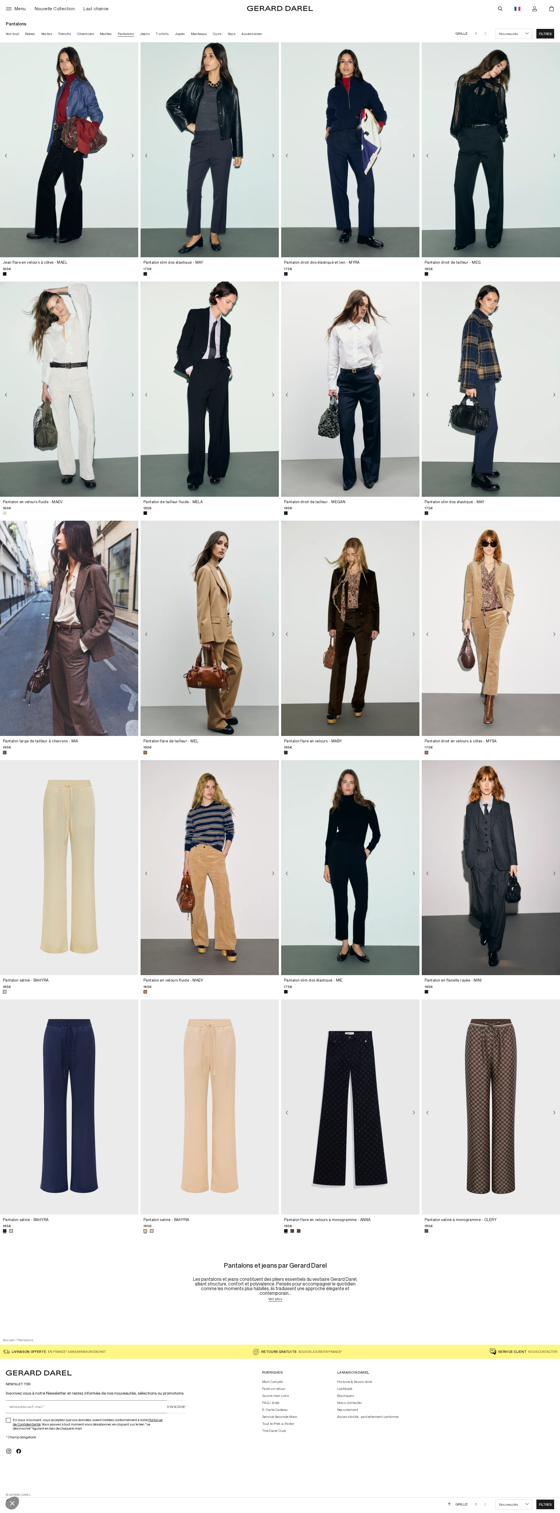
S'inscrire (176, 1406)
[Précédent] (6, 156)
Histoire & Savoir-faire (354, 1381)
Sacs (232, 34)
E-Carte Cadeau (275, 1409)
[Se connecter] (534, 9)
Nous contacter (349, 1402)
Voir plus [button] (275, 1299)
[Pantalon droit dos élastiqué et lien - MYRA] (350, 150)
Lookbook (345, 1388)
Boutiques (345, 1395)
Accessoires (252, 34)
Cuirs (217, 34)
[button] (545, 34)
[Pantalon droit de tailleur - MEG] (491, 150)
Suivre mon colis (275, 1395)
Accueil (9, 1340)
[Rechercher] (500, 9)
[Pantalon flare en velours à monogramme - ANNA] (350, 1107)
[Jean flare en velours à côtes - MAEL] (69, 150)
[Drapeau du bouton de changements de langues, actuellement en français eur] (517, 8)
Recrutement (347, 1409)
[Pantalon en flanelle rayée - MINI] (491, 867)
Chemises (85, 34)
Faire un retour (274, 1388)
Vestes (46, 34)
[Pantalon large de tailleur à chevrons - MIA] (69, 628)
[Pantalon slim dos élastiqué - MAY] (210, 150)
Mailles (106, 34)
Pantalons (126, 34)
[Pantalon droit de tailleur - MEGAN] (350, 389)
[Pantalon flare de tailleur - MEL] (210, 628)
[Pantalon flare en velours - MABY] (350, 628)
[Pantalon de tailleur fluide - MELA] (210, 389)
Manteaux (199, 34)
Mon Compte (272, 1381)
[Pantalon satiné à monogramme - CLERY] (491, 1107)
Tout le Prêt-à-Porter (278, 1423)
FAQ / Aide (270, 1402)
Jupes (180, 34)
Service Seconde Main (280, 1416)
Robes (30, 34)
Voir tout (12, 34)
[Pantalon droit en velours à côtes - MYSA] (491, 628)
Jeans (145, 34)
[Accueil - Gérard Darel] (280, 9)
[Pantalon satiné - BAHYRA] (69, 867)
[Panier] (551, 9)
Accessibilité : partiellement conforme (368, 1416)
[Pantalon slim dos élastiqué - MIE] (350, 867)
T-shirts (162, 34)
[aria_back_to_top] (449, 1504)
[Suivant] (132, 156)
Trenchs (64, 34)
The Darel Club (274, 1430)
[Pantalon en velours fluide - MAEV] (69, 389)
